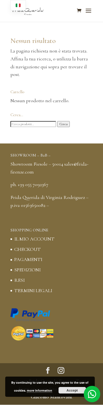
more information (39, 390)
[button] (92, 394)
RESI (19, 280)
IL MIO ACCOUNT (34, 239)
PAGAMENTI (28, 259)
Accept (72, 390)
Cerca (63, 124)
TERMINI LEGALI (33, 290)
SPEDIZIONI (27, 270)
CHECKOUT (27, 249)
